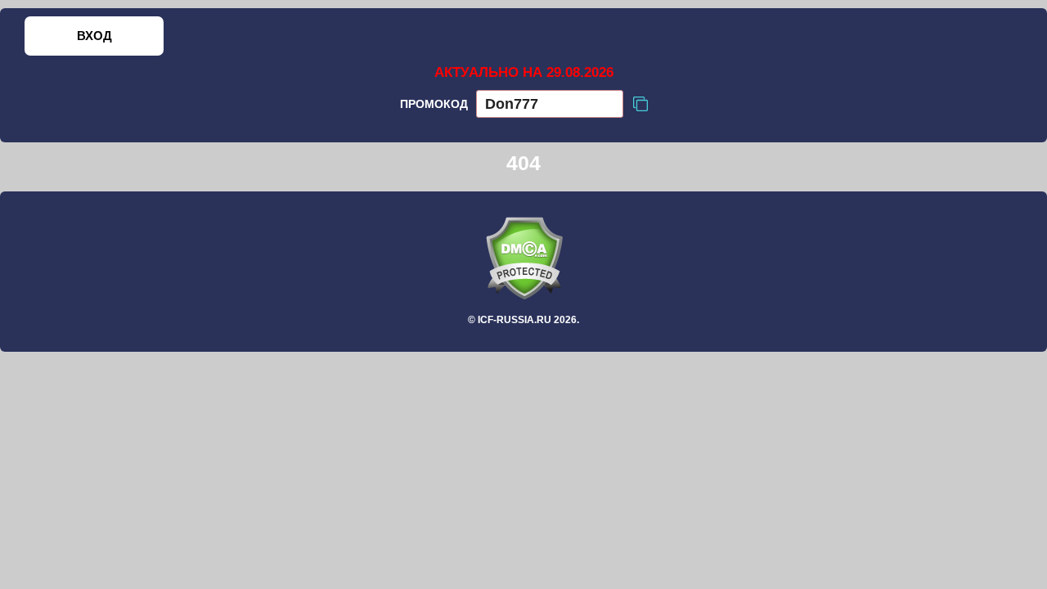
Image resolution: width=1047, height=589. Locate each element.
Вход (94, 36)
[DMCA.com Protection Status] (523, 258)
